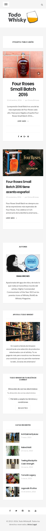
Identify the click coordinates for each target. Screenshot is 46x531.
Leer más (23, 121)
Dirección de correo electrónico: (23, 389)
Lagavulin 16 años (29, 488)
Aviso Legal (32, 524)
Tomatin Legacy (28, 475)
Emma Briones (33, 100)
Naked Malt (26, 447)
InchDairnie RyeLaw (29, 434)
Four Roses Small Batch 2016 (23, 89)
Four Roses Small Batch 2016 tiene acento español (18, 187)
